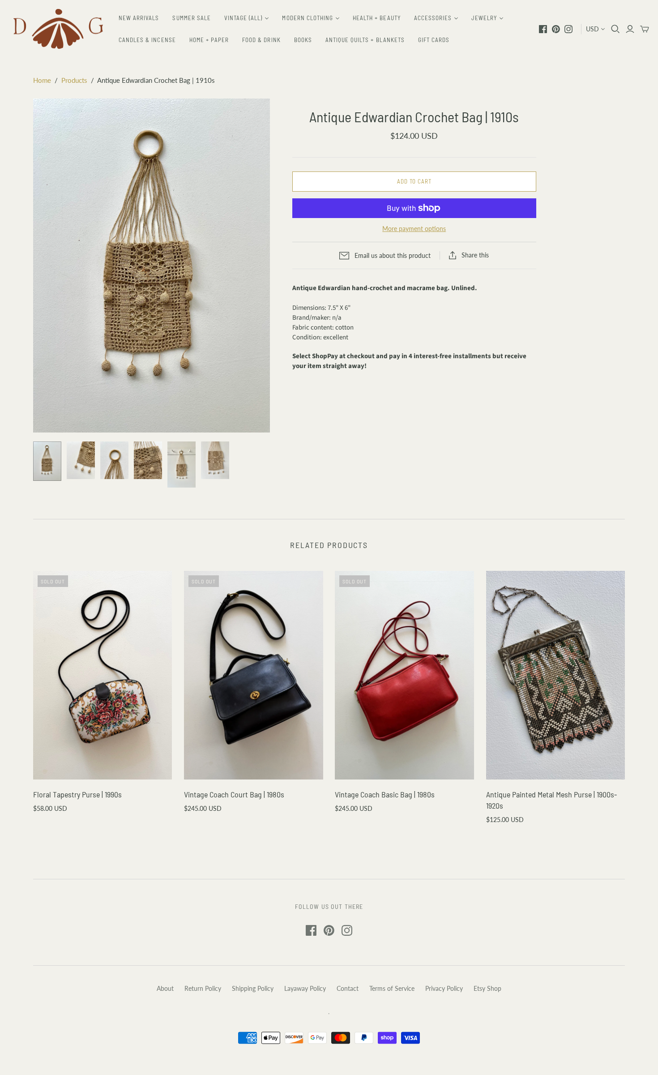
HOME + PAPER (209, 39)
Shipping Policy (252, 988)
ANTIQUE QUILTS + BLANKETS (365, 39)
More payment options (414, 228)
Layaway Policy (305, 988)
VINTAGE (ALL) (243, 17)
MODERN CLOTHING (307, 17)
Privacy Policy (444, 988)
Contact (348, 988)
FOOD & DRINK (261, 39)
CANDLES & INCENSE (147, 39)
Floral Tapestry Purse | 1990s (77, 794)
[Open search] (615, 29)
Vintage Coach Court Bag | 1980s (234, 794)
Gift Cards (433, 39)
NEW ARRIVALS (139, 17)
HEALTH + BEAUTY (377, 17)
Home (42, 80)
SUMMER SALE (191, 17)
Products (74, 80)
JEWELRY (484, 17)
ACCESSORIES (433, 17)
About (165, 988)
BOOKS (303, 39)
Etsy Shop (487, 988)
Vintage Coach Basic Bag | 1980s (385, 794)
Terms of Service (391, 988)
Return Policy (202, 988)
